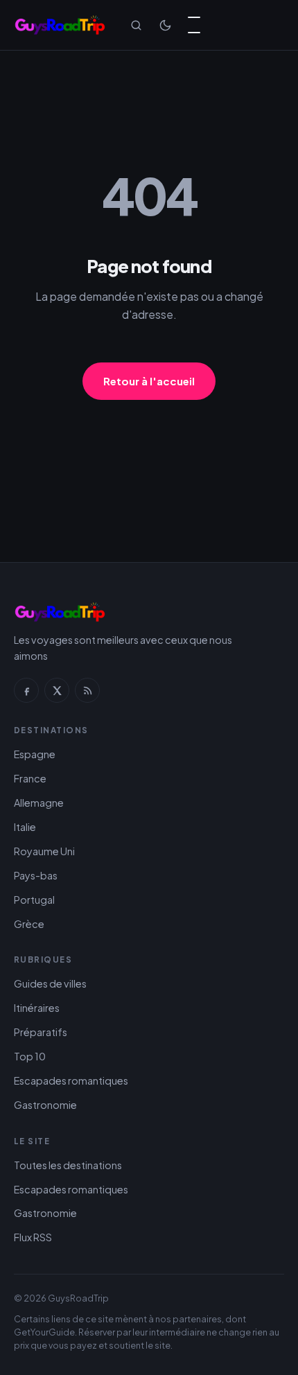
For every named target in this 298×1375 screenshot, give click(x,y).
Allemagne (39, 802)
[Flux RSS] (87, 690)
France (30, 778)
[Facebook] (26, 690)
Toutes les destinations (68, 1165)
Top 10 (30, 1056)
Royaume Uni (44, 851)
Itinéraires (37, 1007)
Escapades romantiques (71, 1080)
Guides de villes (50, 983)
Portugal (34, 899)
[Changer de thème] (165, 25)
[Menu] (194, 25)
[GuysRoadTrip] (60, 25)
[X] (56, 690)
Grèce (29, 924)
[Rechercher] (136, 25)
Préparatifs (40, 1032)
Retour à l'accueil (149, 380)
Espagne (34, 754)
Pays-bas (36, 875)
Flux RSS (33, 1237)
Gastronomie (45, 1104)
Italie (25, 827)
